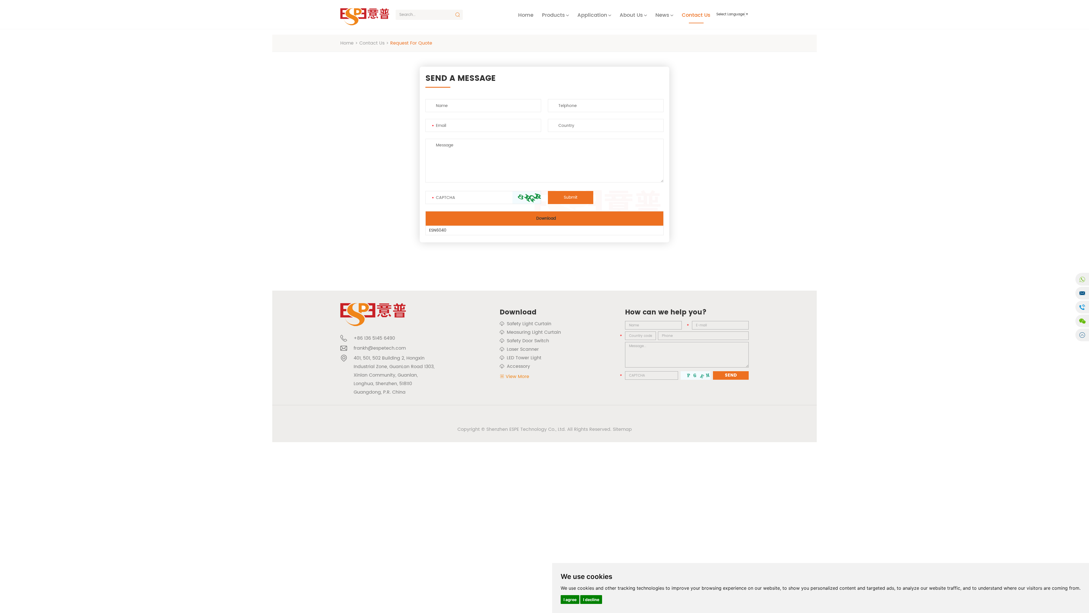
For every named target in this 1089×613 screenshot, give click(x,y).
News (662, 15)
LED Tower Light (524, 358)
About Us (631, 15)
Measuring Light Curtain (534, 332)
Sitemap (622, 429)
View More (517, 376)
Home (525, 15)
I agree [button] (570, 599)
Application (592, 15)
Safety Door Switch (528, 341)
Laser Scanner (523, 349)
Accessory (518, 366)
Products (553, 15)
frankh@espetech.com (380, 348)
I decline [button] (591, 599)
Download (518, 312)
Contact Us (696, 15)
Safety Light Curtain (529, 324)
